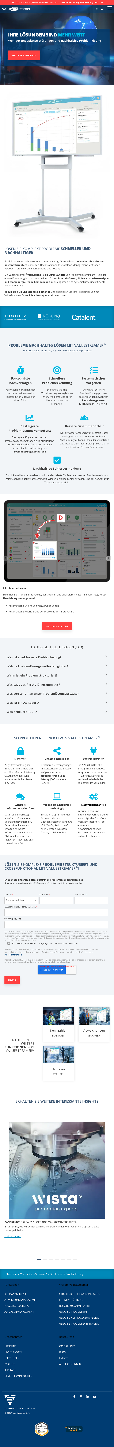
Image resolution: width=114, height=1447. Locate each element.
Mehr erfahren (12, 1236)
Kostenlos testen (57, 626)
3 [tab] (50, 1260)
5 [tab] (62, 1260)
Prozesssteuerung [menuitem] (16, 1305)
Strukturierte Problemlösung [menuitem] (79, 1294)
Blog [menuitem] (62, 1352)
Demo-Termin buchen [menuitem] (18, 1376)
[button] (109, 7)
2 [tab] (44, 1260)
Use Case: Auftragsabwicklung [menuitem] (79, 1317)
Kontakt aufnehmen (24, 55)
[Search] (102, 9)
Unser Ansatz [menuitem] (13, 1352)
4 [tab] (56, 1260)
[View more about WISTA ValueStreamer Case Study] (57, 1170)
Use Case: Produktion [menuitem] (73, 1311)
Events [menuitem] (63, 1358)
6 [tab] (68, 1260)
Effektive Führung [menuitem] (71, 1299)
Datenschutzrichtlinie (13, 955)
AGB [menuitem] (32, 1408)
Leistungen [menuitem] (11, 1358)
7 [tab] (74, 1260)
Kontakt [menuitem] (10, 1370)
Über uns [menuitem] (10, 1346)
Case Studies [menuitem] (67, 1346)
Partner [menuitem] (9, 1364)
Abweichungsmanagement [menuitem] (21, 1299)
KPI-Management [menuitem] (15, 1294)
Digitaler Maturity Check (88, 2)
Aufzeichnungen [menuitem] (70, 1364)
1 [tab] (38, 1260)
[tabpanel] (57, 1187)
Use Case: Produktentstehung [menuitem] (79, 1323)
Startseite (11, 1274)
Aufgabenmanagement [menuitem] (19, 1311)
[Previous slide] (5, 558)
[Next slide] (108, 558)
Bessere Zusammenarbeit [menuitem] (75, 1305)
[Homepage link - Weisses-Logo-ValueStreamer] (10, 1403)
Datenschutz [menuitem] (23, 1408)
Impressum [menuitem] (9, 1408)
